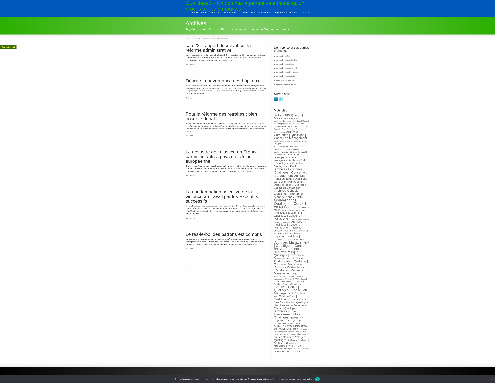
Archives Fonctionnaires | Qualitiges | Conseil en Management (291, 178)
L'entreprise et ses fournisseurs (287, 72)
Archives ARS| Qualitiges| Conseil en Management (288, 116)
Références (230, 12)
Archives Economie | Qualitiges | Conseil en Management (290, 172)
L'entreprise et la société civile (286, 60)
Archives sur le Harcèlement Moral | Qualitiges (288, 314)
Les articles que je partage (285, 80)
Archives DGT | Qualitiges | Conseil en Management (291, 144)
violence (297, 351)
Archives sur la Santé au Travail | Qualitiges (291, 301)
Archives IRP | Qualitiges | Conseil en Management (291, 224)
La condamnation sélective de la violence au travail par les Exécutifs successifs (222, 196)
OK (317, 379)
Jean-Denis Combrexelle (301, 349)
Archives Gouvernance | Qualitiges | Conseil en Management (291, 202)
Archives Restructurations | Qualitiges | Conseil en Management (291, 270)
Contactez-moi (8, 47)
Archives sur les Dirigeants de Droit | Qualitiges (289, 319)
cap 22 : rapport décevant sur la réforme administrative (218, 48)
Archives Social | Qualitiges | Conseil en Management (290, 290)
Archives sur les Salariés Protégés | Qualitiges (291, 337)
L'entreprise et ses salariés (285, 76)
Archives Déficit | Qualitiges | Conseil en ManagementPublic (291, 163)
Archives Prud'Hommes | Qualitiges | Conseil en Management (291, 261)
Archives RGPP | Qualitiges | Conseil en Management (290, 280)
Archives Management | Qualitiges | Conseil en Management (291, 245)
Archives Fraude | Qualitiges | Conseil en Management (290, 186)
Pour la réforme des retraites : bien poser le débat (221, 116)
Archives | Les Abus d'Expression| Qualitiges (289, 347)
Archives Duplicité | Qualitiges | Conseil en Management (288, 157)
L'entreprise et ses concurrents (287, 68)
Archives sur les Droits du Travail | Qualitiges (291, 327)
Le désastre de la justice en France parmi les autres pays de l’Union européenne (222, 156)
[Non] (491, 379)
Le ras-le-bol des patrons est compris (224, 234)
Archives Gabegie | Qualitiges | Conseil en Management (289, 194)
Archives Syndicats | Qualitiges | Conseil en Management (291, 343)
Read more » (190, 65)
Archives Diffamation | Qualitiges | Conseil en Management (289, 147)
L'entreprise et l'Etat (283, 56)
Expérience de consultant (206, 12)
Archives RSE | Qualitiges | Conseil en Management (289, 283)
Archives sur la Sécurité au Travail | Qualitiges (291, 307)
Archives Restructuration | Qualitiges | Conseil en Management (288, 276)
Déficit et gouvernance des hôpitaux (222, 80)
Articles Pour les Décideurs (256, 12)
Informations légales (286, 12)
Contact (305, 12)
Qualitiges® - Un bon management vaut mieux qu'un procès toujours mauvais (245, 6)
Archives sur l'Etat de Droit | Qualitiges (289, 296)
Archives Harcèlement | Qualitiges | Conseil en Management (288, 215)
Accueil (188, 38)
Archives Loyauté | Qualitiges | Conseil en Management (289, 236)
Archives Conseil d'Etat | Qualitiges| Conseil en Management (291, 129)
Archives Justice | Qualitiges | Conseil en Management (291, 230)
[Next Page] (194, 265)
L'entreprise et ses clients (285, 64)
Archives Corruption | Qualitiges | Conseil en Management (290, 135)
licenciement (282, 351)
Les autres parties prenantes (286, 84)
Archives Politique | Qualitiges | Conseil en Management (289, 255)
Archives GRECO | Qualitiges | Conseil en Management (291, 209)
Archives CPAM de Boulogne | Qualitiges (287, 141)
